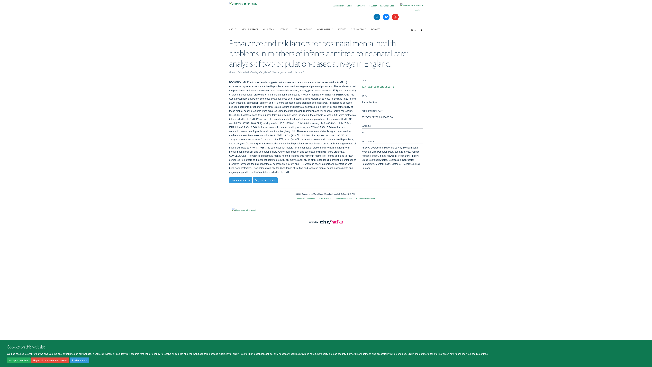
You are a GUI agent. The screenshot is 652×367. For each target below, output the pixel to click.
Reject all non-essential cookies (50, 360)
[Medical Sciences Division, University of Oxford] (259, 193)
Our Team (269, 29)
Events (342, 29)
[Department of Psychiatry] (243, 2)
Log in (417, 9)
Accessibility (338, 5)
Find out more (79, 360)
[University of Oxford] (409, 5)
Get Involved (358, 29)
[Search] (421, 30)
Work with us (325, 29)
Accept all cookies (18, 360)
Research (284, 29)
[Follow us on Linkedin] (377, 17)
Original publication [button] (265, 180)
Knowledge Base (387, 5)
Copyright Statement (343, 198)
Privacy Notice (325, 198)
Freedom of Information (305, 198)
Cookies (350, 5)
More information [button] (240, 180)
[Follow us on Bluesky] (386, 17)
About (233, 29)
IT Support (373, 5)
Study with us (303, 29)
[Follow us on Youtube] (395, 17)
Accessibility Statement (365, 198)
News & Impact (249, 29)
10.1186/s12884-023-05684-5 (378, 86)
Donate (375, 29)
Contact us (361, 5)
